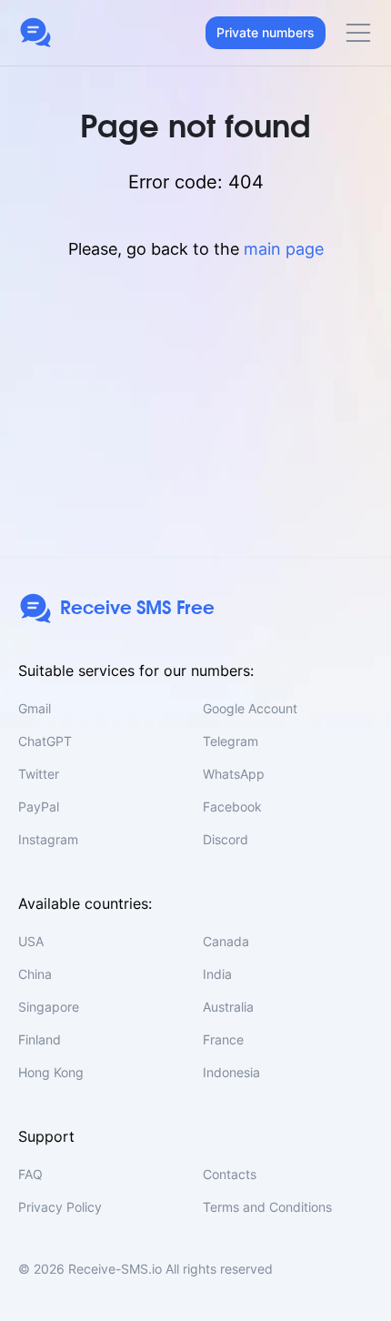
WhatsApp (234, 774)
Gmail (34, 708)
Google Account (250, 708)
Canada (226, 941)
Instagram (48, 839)
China (35, 974)
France (223, 1039)
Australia (228, 1006)
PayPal (38, 806)
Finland (39, 1039)
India (217, 974)
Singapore (48, 1006)
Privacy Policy (60, 1207)
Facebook (232, 806)
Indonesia (231, 1072)
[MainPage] (35, 32)
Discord (225, 839)
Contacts (229, 1174)
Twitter (38, 774)
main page (284, 248)
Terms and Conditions (267, 1207)
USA (31, 941)
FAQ (30, 1174)
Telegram (230, 741)
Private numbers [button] (265, 32)
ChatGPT (45, 741)
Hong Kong (51, 1072)
